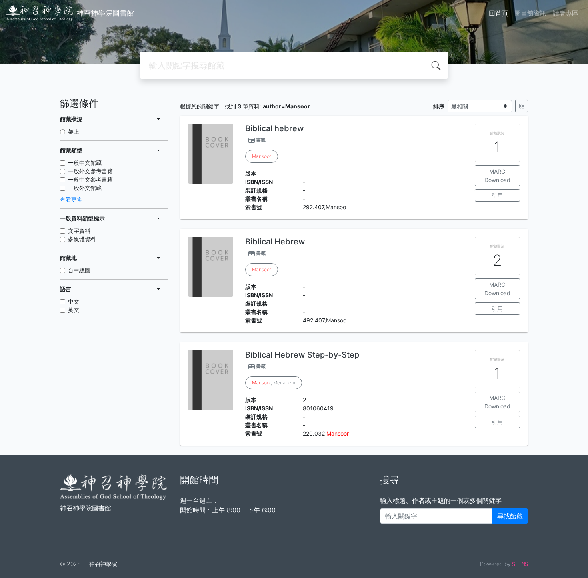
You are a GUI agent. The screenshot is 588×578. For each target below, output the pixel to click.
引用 (497, 195)
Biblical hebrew (274, 128)
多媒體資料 (82, 239)
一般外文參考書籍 (90, 171)
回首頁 (498, 13)
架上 (73, 131)
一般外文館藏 (85, 187)
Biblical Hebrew (275, 241)
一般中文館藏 (85, 162)
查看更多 (71, 199)
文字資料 (79, 230)
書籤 (261, 140)
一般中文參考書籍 (90, 179)
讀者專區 (565, 13)
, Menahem (273, 383)
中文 (73, 301)
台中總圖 (79, 270)
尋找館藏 (510, 516)
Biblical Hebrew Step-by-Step (302, 355)
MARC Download (497, 175)
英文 (73, 309)
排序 (438, 106)
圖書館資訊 (530, 13)
